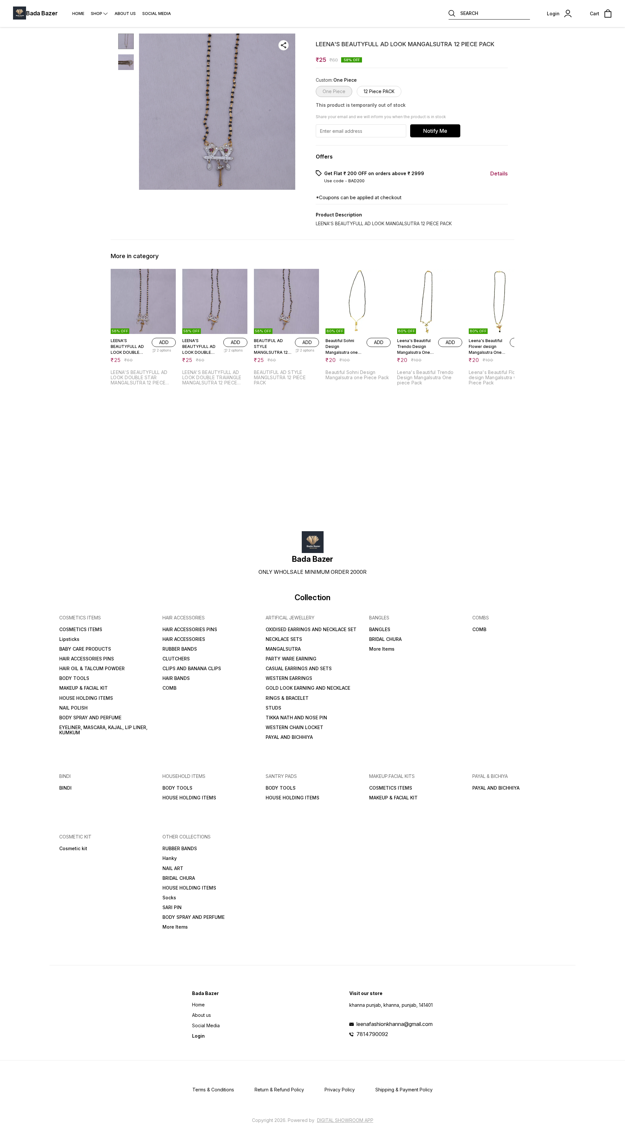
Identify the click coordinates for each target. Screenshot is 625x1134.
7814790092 (372, 1034)
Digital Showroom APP (345, 1120)
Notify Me (435, 131)
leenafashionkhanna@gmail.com (394, 1024)
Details (499, 173)
